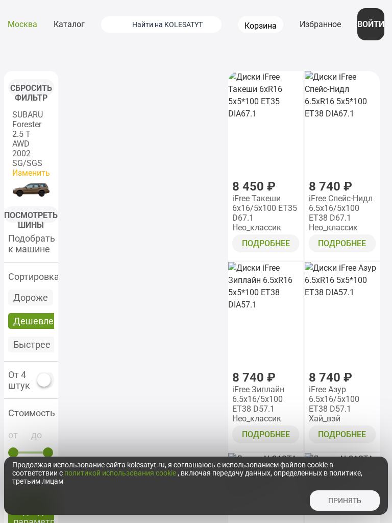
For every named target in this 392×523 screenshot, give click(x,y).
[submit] (114, 24)
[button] (31, 413)
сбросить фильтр (31, 89)
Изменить (31, 173)
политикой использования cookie (121, 473)
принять (344, 500)
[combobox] (174, 24)
